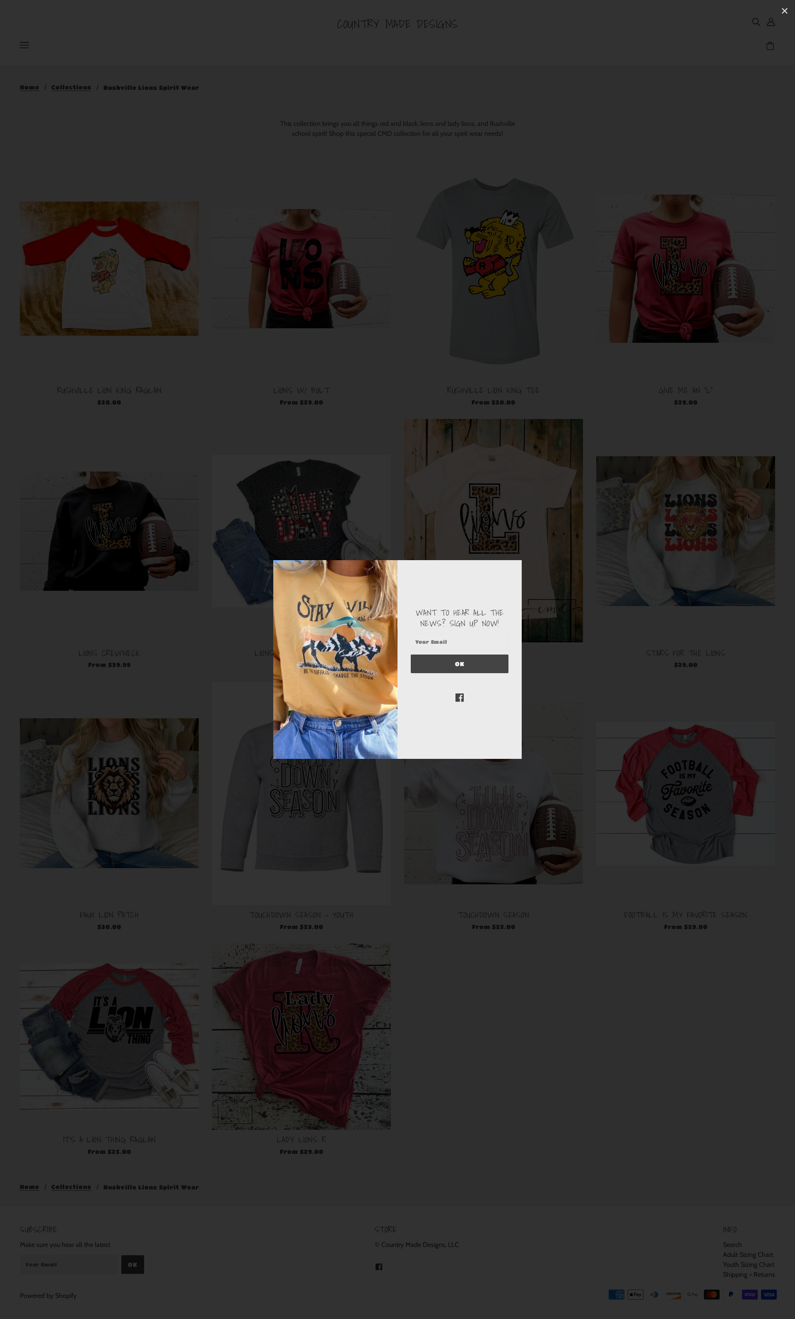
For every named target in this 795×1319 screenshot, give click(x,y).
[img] (459, 697)
